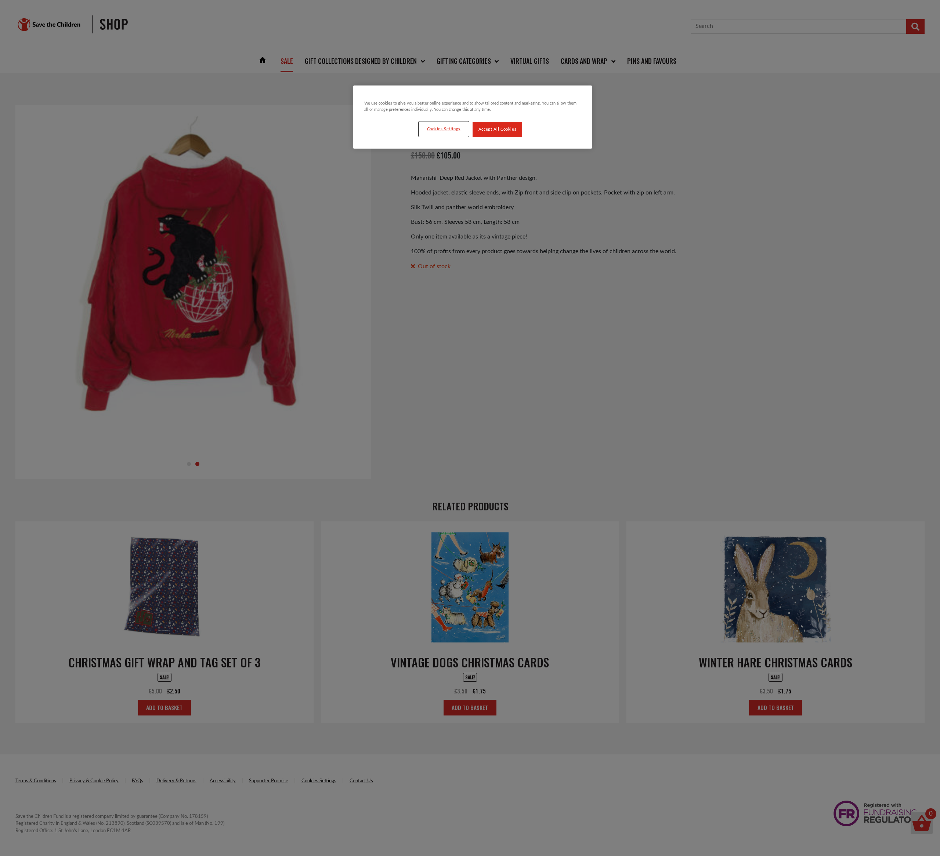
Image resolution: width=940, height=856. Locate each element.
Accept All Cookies (497, 129)
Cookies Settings (443, 129)
